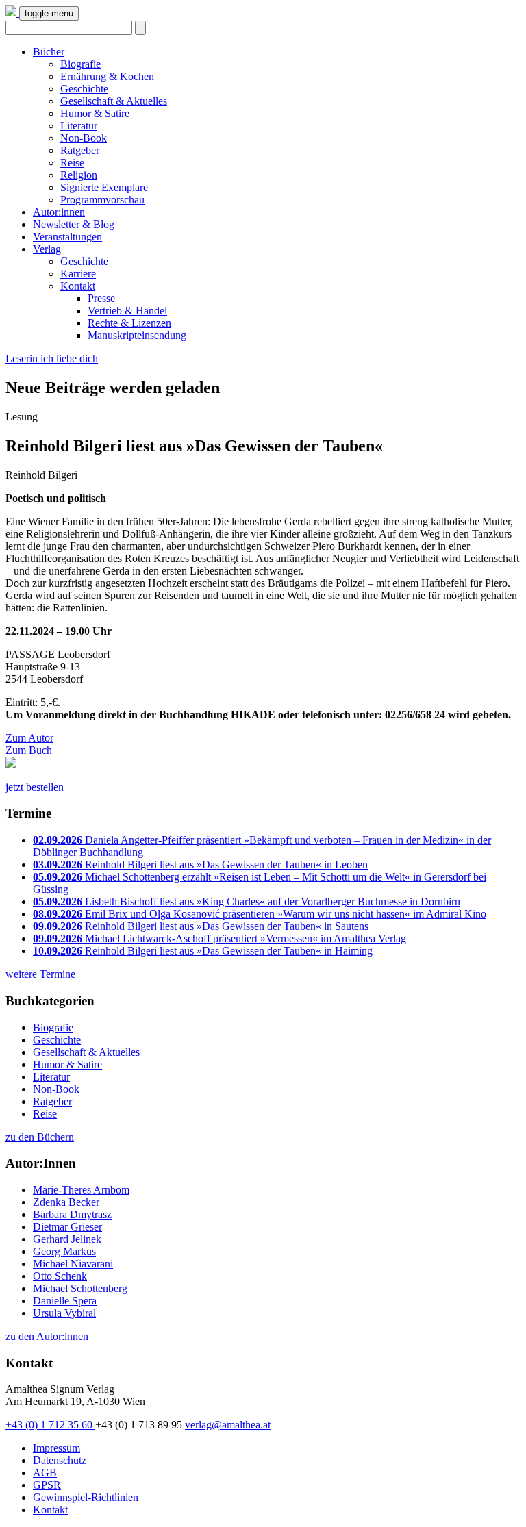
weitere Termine (40, 974)
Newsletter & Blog (73, 224)
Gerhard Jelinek (67, 1239)
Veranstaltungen (67, 236)
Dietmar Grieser (67, 1227)
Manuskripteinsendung (137, 335)
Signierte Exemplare (104, 187)
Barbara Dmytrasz (72, 1214)
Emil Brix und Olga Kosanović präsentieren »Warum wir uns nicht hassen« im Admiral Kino (259, 914)
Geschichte (84, 88)
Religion (78, 175)
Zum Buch (28, 750)
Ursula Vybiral (64, 1313)
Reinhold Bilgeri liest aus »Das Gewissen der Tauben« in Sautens (200, 926)
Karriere (78, 273)
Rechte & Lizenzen (129, 323)
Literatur (78, 125)
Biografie (80, 64)
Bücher (48, 52)
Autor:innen (59, 212)
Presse (101, 298)
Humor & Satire (94, 113)
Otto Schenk (60, 1276)
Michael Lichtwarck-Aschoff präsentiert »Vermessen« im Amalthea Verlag (219, 938)
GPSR (47, 1485)
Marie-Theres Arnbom (81, 1190)
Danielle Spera (65, 1301)
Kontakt (77, 286)
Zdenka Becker (66, 1202)
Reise (72, 162)
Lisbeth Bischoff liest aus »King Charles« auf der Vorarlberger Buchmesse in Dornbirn (246, 901)
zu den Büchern (39, 1137)
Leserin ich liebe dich (51, 358)
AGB (45, 1472)
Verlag (47, 249)
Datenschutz (59, 1460)
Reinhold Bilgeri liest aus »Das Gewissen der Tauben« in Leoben (200, 864)
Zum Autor (29, 738)
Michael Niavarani (73, 1264)
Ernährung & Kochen (107, 76)
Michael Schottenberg (80, 1288)
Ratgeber (79, 150)
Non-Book (83, 138)
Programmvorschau (102, 199)
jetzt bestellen (34, 787)
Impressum (56, 1448)
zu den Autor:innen (46, 1336)
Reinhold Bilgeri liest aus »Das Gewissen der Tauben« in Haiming (203, 951)
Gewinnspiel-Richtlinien (85, 1497)
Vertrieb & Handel (127, 310)
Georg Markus (64, 1251)
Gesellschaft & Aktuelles (113, 101)
